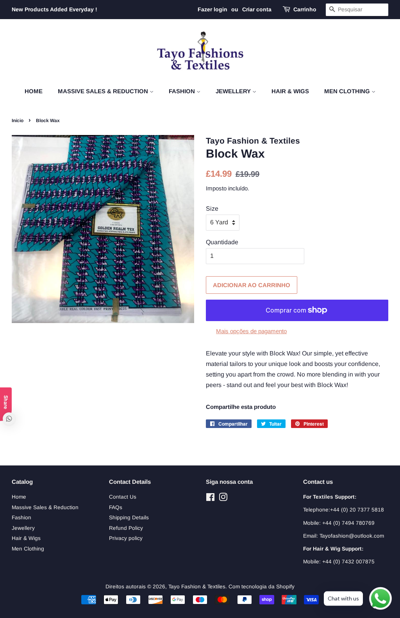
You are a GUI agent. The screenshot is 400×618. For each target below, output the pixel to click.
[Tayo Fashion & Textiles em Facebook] (210, 499)
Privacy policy (126, 538)
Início (17, 120)
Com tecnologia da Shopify (262, 587)
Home (34, 91)
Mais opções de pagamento (251, 331)
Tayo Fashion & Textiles (196, 587)
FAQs (115, 507)
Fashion (182, 91)
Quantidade (222, 242)
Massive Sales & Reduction (104, 91)
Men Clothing (347, 91)
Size (212, 208)
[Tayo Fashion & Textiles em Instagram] (223, 499)
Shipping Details (129, 517)
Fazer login (212, 9)
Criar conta (256, 9)
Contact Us (122, 497)
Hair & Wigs (290, 91)
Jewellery (234, 91)
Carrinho (304, 9)
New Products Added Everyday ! (54, 9)
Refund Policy (126, 528)
